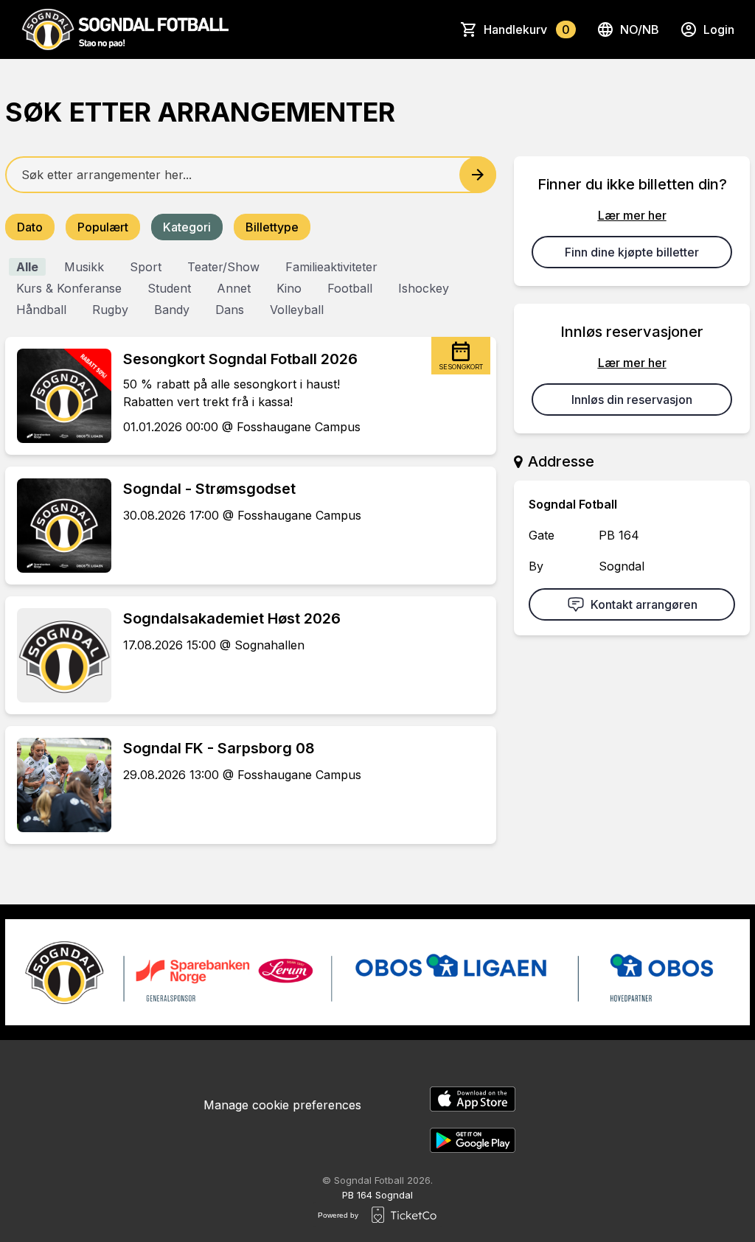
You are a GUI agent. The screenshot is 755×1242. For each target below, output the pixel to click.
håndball (41, 309)
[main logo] (125, 29)
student (169, 288)
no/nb (639, 29)
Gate (541, 535)
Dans (229, 309)
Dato (30, 227)
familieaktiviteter (331, 266)
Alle (27, 266)
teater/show (223, 266)
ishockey (423, 288)
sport (145, 266)
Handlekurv (527, 29)
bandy (171, 309)
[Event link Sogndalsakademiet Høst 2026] (58, 655)
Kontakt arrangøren (644, 604)
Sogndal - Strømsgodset (209, 489)
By (536, 566)
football (349, 288)
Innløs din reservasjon (631, 399)
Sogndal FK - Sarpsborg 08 (219, 748)
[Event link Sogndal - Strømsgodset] (58, 526)
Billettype (272, 227)
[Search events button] (477, 174)
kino (289, 288)
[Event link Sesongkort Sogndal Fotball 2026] (58, 396)
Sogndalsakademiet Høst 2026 (232, 618)
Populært (102, 227)
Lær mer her (632, 215)
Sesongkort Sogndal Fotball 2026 (240, 359)
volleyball (297, 309)
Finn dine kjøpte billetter (632, 252)
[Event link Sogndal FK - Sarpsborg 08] (58, 785)
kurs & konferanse (69, 288)
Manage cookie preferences (282, 1105)
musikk (84, 266)
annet (234, 288)
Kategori (187, 227)
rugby (110, 309)
